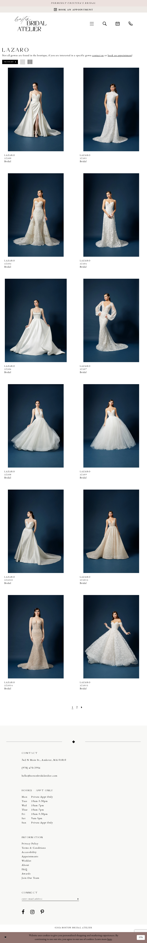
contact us (98, 55)
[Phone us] (130, 23)
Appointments (30, 856)
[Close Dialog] (5, 937)
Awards (26, 873)
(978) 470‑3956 (31, 768)
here (109, 939)
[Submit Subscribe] (77, 899)
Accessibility (29, 852)
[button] (91, 23)
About (25, 865)
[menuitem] (91, 23)
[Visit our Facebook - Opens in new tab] (23, 912)
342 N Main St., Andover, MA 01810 (44, 760)
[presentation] (35, 109)
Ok (141, 937)
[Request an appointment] (117, 23)
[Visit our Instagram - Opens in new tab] (32, 912)
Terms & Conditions (34, 848)
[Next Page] (82, 707)
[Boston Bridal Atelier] (31, 23)
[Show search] (104, 23)
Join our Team (30, 878)
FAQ (24, 869)
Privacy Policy (30, 843)
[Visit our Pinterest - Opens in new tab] (42, 912)
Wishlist (26, 861)
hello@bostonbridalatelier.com (40, 776)
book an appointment (120, 55)
